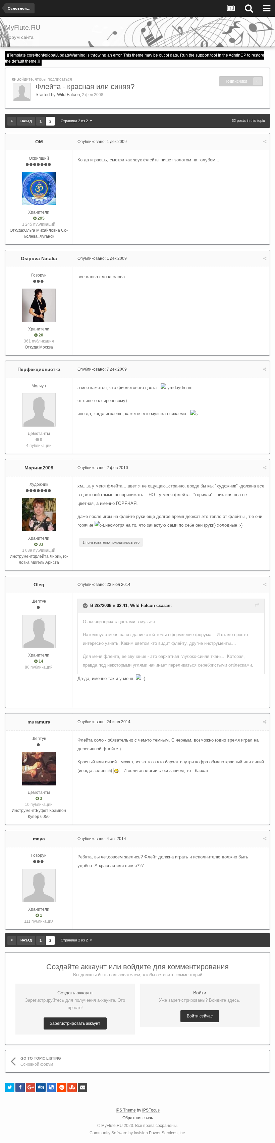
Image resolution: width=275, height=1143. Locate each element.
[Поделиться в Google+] (30, 1087)
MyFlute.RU (112, 1125)
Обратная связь (137, 1118)
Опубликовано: (102, 141)
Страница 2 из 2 (75, 121)
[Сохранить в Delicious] (51, 1087)
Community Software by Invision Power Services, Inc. (138, 1133)
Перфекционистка (38, 369)
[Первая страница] (11, 121)
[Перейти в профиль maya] (39, 885)
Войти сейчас (200, 1016)
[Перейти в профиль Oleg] (39, 631)
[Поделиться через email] (82, 1087)
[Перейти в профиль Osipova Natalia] (39, 305)
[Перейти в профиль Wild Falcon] (22, 92)
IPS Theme (126, 1110)
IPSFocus (151, 1110)
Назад (26, 121)
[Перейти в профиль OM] (39, 188)
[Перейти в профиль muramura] (39, 768)
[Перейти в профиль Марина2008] (39, 514)
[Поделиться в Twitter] (9, 1087)
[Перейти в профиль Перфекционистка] (39, 410)
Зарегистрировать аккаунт (75, 1023)
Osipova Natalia (39, 258)
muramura (39, 722)
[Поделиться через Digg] (41, 1087)
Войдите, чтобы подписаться (44, 79)
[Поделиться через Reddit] (61, 1087)
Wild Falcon (68, 94)
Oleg (39, 584)
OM (39, 141)
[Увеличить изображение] (116, 770)
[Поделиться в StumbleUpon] (72, 1087)
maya (39, 838)
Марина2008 (38, 467)
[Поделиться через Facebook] (20, 1087)
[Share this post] (264, 141)
